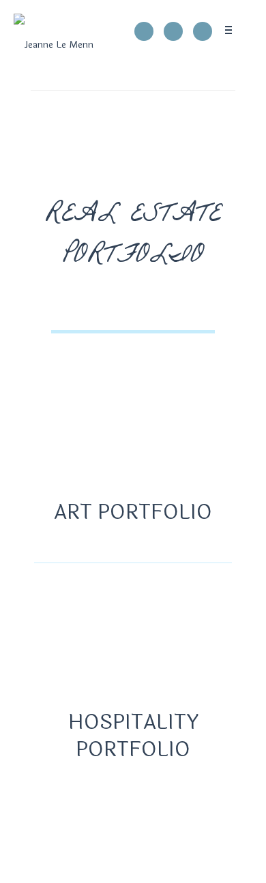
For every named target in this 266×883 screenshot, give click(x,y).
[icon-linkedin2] (202, 31)
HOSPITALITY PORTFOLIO (133, 736)
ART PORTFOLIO (133, 512)
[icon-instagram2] (177, 31)
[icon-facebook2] (147, 31)
